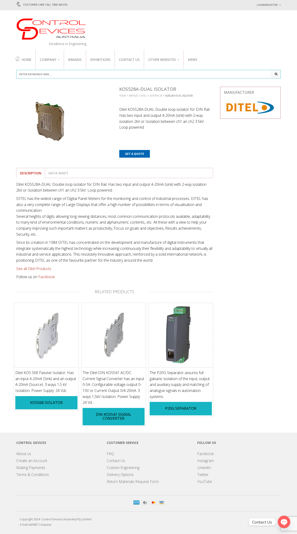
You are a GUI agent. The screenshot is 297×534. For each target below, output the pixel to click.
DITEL (144, 95)
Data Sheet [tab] (58, 173)
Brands (75, 59)
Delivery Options (120, 474)
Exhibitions (100, 59)
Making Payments (30, 467)
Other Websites (162, 59)
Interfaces (155, 95)
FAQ (110, 453)
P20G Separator (180, 408)
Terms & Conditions (32, 474)
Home (26, 59)
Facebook (46, 276)
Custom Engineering (123, 467)
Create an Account (31, 460)
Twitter (203, 474)
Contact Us (129, 59)
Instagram (205, 460)
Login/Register (267, 5)
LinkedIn (204, 467)
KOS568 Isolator (46, 402)
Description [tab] (30, 173)
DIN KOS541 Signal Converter (113, 416)
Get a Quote (134, 154)
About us (23, 453)
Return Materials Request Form (133, 481)
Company (48, 59)
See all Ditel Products (33, 268)
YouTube (204, 481)
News (192, 59)
